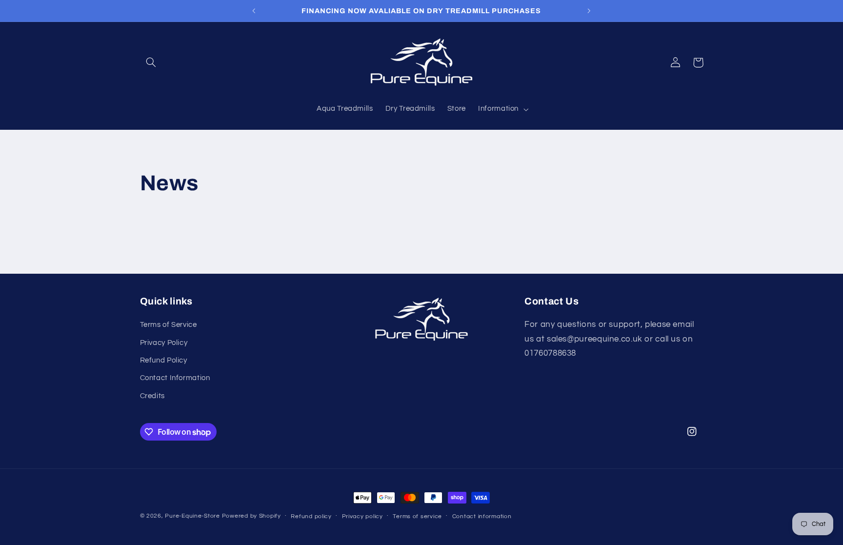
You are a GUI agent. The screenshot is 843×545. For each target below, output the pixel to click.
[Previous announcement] (254, 10)
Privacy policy (362, 516)
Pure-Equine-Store (192, 516)
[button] (151, 62)
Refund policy (311, 516)
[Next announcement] (589, 10)
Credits (152, 396)
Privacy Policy (164, 342)
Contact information (482, 516)
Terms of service (417, 516)
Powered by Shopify (251, 516)
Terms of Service (168, 324)
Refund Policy (163, 360)
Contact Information (175, 378)
